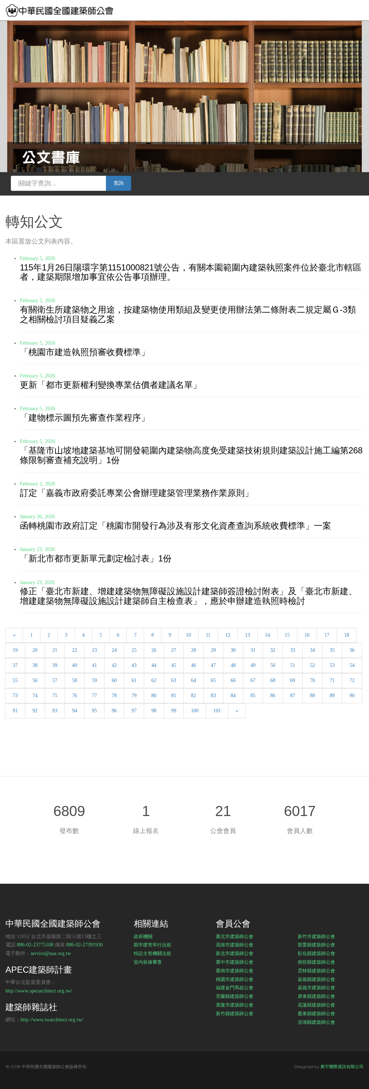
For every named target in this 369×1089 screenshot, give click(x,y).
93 (54, 710)
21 (54, 650)
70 (312, 680)
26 (153, 650)
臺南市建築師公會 (234, 970)
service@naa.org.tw (51, 953)
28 (193, 650)
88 (312, 695)
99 (173, 710)
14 (267, 635)
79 (134, 695)
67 (252, 680)
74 (34, 695)
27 (173, 650)
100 (195, 710)
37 (15, 665)
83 (213, 695)
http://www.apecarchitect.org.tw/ (38, 991)
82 (193, 695)
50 (272, 665)
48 (233, 665)
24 (114, 650)
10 (188, 635)
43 (134, 665)
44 (153, 665)
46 (193, 665)
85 (252, 695)
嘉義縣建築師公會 (316, 979)
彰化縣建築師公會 (316, 953)
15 (287, 635)
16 (307, 635)
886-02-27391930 (84, 944)
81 (173, 695)
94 (74, 710)
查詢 (119, 183)
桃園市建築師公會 (234, 979)
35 (332, 650)
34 (312, 650)
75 (54, 695)
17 (326, 635)
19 (15, 650)
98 (153, 710)
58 (74, 680)
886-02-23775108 (35, 944)
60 (114, 680)
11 (208, 635)
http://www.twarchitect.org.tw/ (52, 1019)
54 (352, 665)
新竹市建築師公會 (316, 936)
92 (34, 710)
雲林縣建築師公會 (316, 970)
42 (114, 665)
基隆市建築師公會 (234, 1005)
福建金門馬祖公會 (234, 987)
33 (292, 650)
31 (252, 650)
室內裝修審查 (148, 962)
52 (312, 665)
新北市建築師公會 (234, 953)
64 (193, 680)
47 (213, 665)
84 (233, 695)
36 (352, 650)
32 (272, 650)
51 (292, 665)
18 (346, 635)
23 (94, 650)
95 (94, 710)
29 (213, 650)
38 (34, 665)
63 (173, 680)
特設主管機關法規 (152, 953)
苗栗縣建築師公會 (316, 944)
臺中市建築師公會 (234, 962)
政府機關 (143, 936)
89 (332, 695)
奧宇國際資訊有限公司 (342, 1066)
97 (134, 710)
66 (233, 680)
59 (94, 680)
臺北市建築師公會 (234, 936)
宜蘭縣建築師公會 (234, 996)
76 (74, 695)
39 (54, 665)
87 (292, 695)
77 (94, 695)
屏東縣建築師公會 (316, 996)
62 (153, 680)
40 (74, 665)
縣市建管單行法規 (152, 944)
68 (272, 680)
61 (134, 680)
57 (54, 680)
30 (233, 650)
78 (114, 695)
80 (153, 695)
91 (15, 710)
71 (332, 680)
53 (332, 665)
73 (15, 695)
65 (213, 680)
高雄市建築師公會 (234, 944)
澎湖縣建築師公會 (316, 1022)
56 (34, 680)
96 (114, 710)
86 (272, 695)
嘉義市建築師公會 (316, 987)
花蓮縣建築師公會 (316, 1005)
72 (352, 680)
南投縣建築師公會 (316, 962)
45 (173, 665)
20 (34, 650)
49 (252, 665)
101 (217, 710)
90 (352, 695)
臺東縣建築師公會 (316, 1013)
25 (134, 650)
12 (227, 635)
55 (15, 680)
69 (292, 680)
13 (247, 635)
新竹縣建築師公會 (234, 1013)
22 (74, 650)
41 (94, 665)
